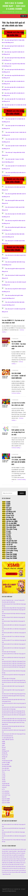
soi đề (15, 872)
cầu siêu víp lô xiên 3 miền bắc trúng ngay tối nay (14, 663)
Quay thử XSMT (11, 556)
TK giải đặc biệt (11, 541)
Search (22, 493)
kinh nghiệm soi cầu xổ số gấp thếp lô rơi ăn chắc (18, 432)
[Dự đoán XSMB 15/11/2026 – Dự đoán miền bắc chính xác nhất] (6, 340)
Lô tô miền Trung (12, 550)
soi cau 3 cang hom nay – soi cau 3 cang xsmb (14, 6)
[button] (24, 16)
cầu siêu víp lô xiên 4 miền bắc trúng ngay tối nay (14, 665)
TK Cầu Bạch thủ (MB (7, 760)
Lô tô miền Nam (11, 549)
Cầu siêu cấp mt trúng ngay (8, 678)
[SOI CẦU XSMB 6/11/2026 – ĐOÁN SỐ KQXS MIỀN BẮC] (6, 372)
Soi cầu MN (9, 862)
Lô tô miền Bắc (11, 547)
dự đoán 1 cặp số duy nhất (19, 851)
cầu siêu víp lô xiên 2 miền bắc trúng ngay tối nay (14, 661)
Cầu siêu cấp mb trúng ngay (9, 651)
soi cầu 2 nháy (15, 859)
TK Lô (3, 772)
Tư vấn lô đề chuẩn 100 (5, 345)
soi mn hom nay (10, 872)
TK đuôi (9, 539)
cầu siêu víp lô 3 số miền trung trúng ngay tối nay (14, 693)
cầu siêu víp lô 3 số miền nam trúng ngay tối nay (13, 712)
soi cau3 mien (8, 855)
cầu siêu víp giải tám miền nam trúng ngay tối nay (14, 720)
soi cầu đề (7, 866)
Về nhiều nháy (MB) (13, 525)
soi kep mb (20, 866)
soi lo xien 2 (16, 870)
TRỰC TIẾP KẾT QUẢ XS (8, 739)
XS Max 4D (9, 514)
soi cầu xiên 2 (17, 864)
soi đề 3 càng (20, 872)
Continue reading (16, 393)
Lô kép (8, 535)
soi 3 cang (21, 853)
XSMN (8, 504)
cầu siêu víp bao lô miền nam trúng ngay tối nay (13, 711)
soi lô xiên (21, 870)
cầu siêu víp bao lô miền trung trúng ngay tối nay (13, 680)
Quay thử (9, 552)
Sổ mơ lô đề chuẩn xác (5, 377)
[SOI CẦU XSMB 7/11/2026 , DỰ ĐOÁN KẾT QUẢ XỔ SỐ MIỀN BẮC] (6, 456)
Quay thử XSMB (11, 554)
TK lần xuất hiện (11, 543)
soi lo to (7, 868)
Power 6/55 (10, 515)
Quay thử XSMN (11, 558)
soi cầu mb (9, 860)
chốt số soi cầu (9, 849)
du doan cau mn (17, 849)
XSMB (8, 502)
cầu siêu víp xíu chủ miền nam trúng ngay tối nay (13, 734)
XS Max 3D (9, 517)
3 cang (3, 849)
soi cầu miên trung (16, 860)
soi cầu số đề (15, 862)
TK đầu (8, 537)
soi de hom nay (13, 866)
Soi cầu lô (4, 860)
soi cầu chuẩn (22, 859)
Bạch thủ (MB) (11, 519)
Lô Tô (3, 789)
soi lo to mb (12, 868)
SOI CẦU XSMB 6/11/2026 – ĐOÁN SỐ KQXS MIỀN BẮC (19, 375)
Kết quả (8, 508)
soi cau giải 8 (19, 855)
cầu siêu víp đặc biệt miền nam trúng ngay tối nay (14, 718)
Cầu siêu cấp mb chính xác (8, 602)
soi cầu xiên (10, 864)
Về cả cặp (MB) (11, 523)
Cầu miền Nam (11, 527)
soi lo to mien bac (19, 868)
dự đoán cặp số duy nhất (8, 853)
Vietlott (8, 510)
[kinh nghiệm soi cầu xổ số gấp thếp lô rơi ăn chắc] (6, 428)
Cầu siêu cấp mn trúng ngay (9, 709)
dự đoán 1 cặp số (8, 851)
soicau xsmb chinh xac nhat (16, 857)
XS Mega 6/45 (11, 512)
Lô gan (8, 531)
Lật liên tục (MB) (12, 521)
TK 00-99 (9, 545)
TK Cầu (3, 758)
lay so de (16, 853)
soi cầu (10, 859)
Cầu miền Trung (11, 529)
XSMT (8, 506)
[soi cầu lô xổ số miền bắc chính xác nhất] (6, 401)
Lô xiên (8, 533)
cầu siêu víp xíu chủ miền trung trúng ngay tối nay (14, 707)
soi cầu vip (21, 862)
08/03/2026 (6, 317)
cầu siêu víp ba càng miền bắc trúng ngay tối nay (13, 607)
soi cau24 (14, 855)
